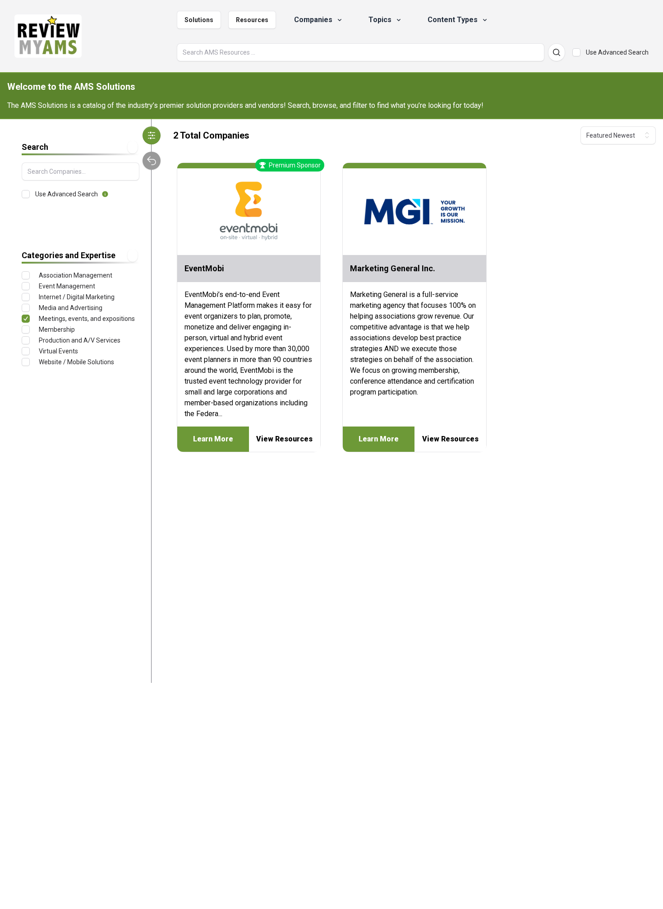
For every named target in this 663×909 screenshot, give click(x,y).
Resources (252, 19)
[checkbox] (576, 52)
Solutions (198, 19)
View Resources (284, 439)
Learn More (213, 439)
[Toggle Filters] (152, 135)
